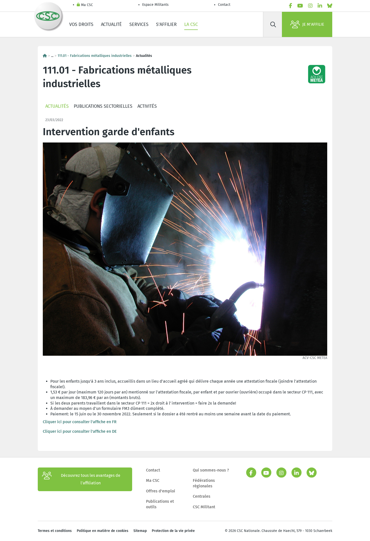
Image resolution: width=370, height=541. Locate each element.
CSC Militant (204, 506)
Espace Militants (155, 5)
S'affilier (166, 24)
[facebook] (290, 6)
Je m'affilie (313, 24)
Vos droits (81, 24)
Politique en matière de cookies (102, 531)
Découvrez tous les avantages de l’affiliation (90, 479)
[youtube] (300, 6)
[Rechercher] (273, 24)
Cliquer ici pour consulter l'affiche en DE (80, 431)
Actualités (57, 106)
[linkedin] (320, 6)
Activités (147, 106)
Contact (224, 5)
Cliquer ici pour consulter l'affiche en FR (80, 421)
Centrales (201, 496)
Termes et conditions (55, 531)
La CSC (191, 24)
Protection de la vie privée (173, 531)
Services (139, 24)
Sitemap (140, 531)
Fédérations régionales (204, 483)
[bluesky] (330, 6)
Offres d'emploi (160, 491)
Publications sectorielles (103, 106)
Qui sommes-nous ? (211, 470)
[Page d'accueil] (45, 56)
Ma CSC (87, 5)
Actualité (111, 24)
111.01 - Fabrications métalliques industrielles (95, 56)
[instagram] (310, 6)
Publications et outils (160, 504)
